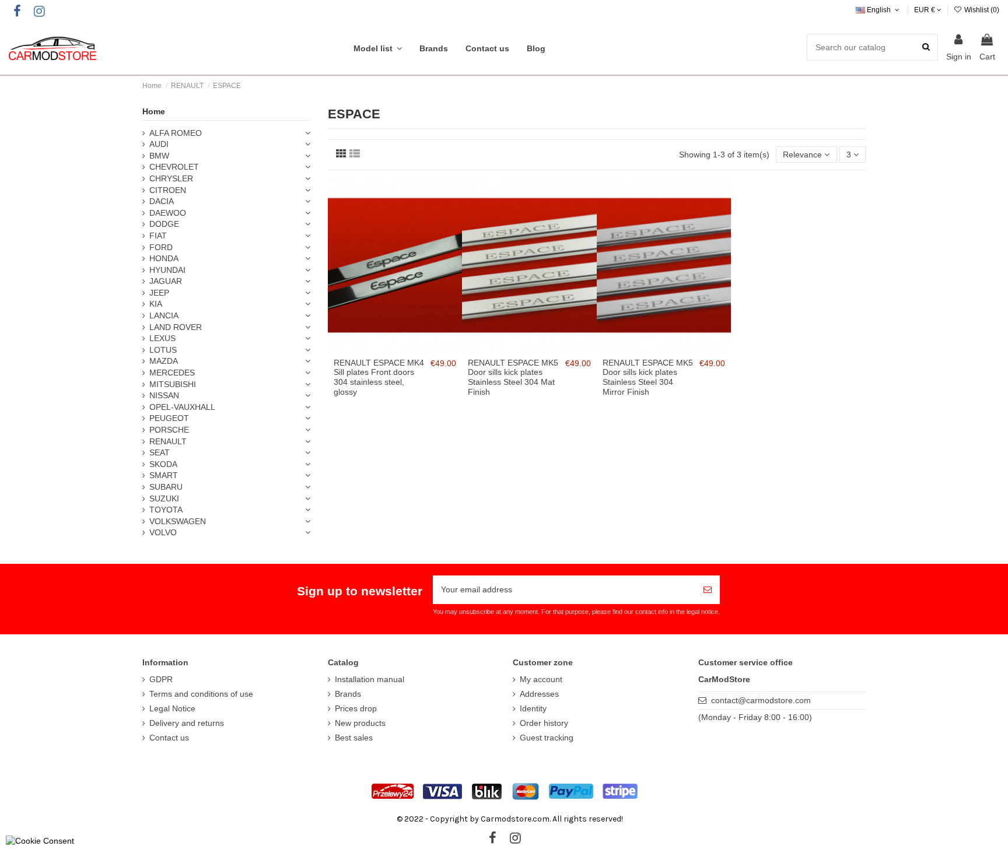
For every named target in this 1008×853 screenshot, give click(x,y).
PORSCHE (169, 429)
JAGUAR (165, 281)
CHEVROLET (174, 166)
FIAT (158, 235)
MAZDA (163, 361)
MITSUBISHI (172, 384)
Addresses (539, 693)
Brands (348, 693)
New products (360, 723)
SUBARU (166, 487)
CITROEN (167, 190)
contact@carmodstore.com (761, 700)
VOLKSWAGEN (177, 521)
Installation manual (369, 679)
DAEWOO (167, 212)
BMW (159, 155)
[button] (378, 48)
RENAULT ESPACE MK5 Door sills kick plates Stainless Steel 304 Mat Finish (513, 377)
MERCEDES (172, 372)
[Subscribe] (707, 589)
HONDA (163, 258)
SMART (163, 475)
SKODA (163, 464)
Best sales (354, 737)
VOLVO (163, 532)
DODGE (164, 224)
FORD (161, 247)
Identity (533, 708)
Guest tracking (546, 737)
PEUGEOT (169, 418)
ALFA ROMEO (175, 133)
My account (541, 679)
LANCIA (163, 315)
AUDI (159, 144)
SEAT (159, 452)
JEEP (159, 292)
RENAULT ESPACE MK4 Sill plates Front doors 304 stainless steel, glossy (379, 377)
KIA (155, 303)
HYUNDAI (167, 270)
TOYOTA (166, 509)
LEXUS (162, 338)
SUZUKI (164, 498)
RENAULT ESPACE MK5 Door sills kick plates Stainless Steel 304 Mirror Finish (648, 377)
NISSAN (164, 395)
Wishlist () (981, 10)
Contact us (169, 737)
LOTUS (163, 349)
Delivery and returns (186, 723)
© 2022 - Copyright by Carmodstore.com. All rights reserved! (510, 819)
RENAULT (168, 441)
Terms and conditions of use (201, 693)
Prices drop (356, 708)
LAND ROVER (175, 327)
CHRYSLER (171, 178)
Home (153, 111)
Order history (544, 723)
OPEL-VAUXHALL (182, 407)
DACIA (161, 201)
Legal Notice (172, 708)
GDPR (161, 679)
